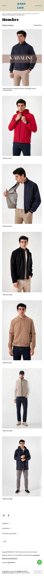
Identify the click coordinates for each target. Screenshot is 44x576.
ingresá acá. (36, 555)
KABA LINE (21, 6)
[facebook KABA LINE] (8, 515)
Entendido (38, 572)
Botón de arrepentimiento (9, 558)
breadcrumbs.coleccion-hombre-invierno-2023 (25, 13)
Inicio (3, 13)
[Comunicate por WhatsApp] (39, 562)
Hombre (9, 13)
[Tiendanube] (8, 563)
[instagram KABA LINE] (3, 515)
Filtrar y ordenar (7, 25)
